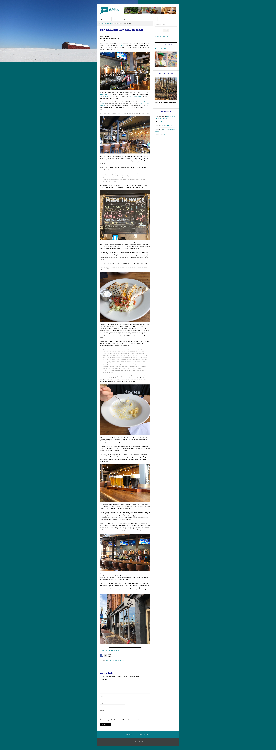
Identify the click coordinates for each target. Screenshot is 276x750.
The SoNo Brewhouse (106, 96)
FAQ (162, 122)
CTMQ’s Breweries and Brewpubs (109, 650)
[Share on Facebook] (101, 655)
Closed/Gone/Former (112, 662)
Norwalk (122, 45)
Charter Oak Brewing (135, 96)
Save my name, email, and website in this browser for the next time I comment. (122, 720)
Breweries (112, 23)
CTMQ (109, 10)
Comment (103, 679)
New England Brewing (106, 94)
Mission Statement (144, 734)
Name (102, 696)
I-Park (164, 134)
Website (102, 710)
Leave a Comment (116, 33)
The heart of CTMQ (160, 48)
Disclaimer (129, 734)
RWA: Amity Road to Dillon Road (165, 102)
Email (102, 703)
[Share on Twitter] (105, 655)
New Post (121, 660)
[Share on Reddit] (109, 655)
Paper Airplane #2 (166, 125)
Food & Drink (105, 23)
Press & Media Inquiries (161, 36)
